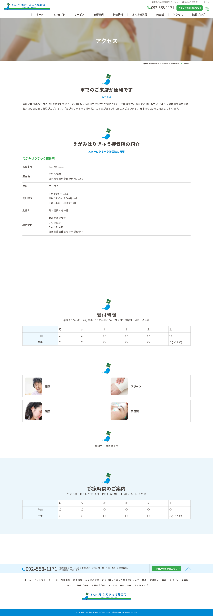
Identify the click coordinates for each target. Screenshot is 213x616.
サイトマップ (141, 585)
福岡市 (98, 446)
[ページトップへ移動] (188, 569)
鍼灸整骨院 (112, 446)
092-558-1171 (56, 166)
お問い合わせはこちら (189, 7)
